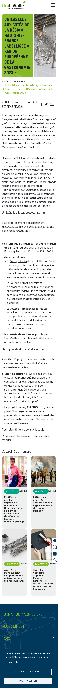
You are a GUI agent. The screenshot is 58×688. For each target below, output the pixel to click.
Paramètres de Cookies (27, 671)
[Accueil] (14, 5)
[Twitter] (46, 104)
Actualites (19, 81)
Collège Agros (18, 309)
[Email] (52, 104)
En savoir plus (12, 662)
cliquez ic (38, 429)
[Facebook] (42, 104)
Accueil (6, 81)
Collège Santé (18, 261)
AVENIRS (32, 407)
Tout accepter (28, 680)
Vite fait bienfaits (15, 374)
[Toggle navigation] (53, 5)
